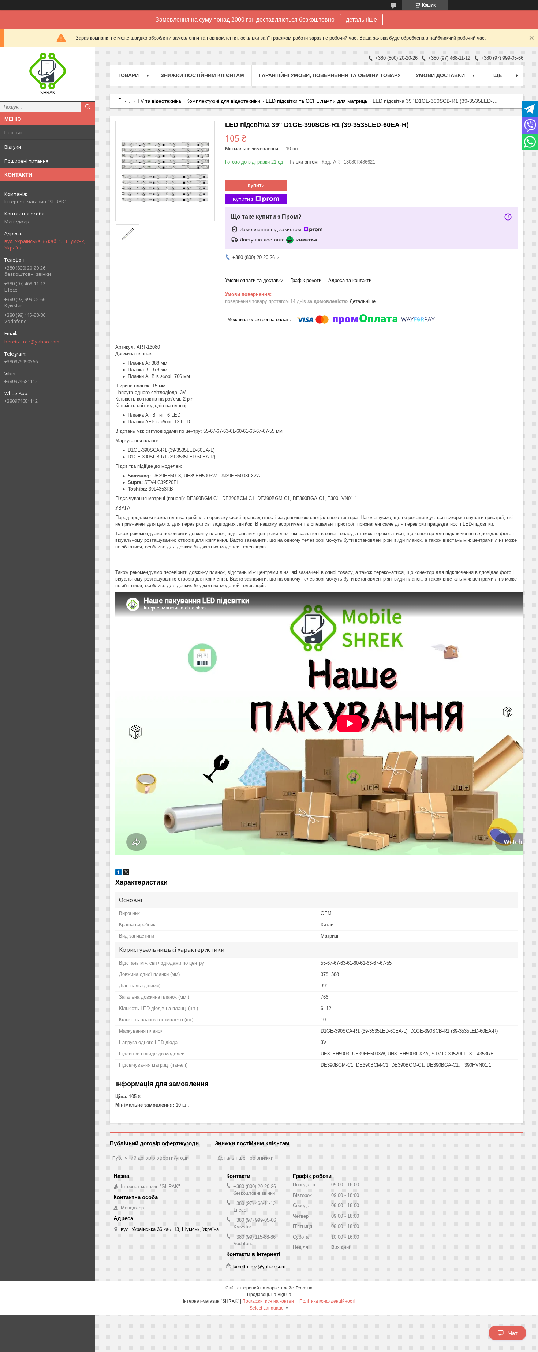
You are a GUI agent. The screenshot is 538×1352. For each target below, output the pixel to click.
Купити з (243, 199)
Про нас (13, 132)
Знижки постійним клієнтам (202, 75)
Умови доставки (440, 75)
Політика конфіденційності (327, 1301)
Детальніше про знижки (245, 1157)
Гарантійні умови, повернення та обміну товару (330, 75)
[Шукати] (88, 106)
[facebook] (118, 873)
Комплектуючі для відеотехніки (223, 101)
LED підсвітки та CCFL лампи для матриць (316, 101)
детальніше (361, 19)
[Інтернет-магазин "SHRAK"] (47, 71)
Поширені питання (26, 161)
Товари (128, 75)
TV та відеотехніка (159, 101)
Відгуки (12, 146)
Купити (256, 185)
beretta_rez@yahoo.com (31, 341)
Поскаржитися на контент (269, 1301)
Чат (513, 1333)
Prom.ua (304, 1288)
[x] (126, 873)
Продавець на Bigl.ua (269, 1294)
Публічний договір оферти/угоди (150, 1157)
